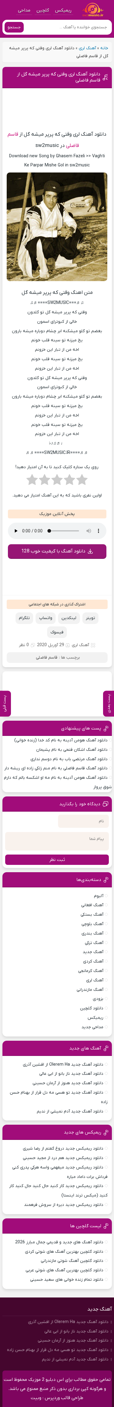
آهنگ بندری (92, 933)
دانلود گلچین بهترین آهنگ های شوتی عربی (64, 1270)
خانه (104, 48)
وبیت (36, 1398)
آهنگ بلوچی (92, 924)
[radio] (82, 481)
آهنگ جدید (93, 952)
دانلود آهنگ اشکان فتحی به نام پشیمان (72, 750)
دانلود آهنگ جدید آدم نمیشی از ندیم (70, 1111)
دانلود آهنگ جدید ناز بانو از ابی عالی (71, 1074)
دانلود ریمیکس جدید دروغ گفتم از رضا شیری (63, 1148)
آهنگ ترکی (94, 943)
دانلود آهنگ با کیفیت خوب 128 (53, 551)
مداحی (24, 10)
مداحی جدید (92, 1027)
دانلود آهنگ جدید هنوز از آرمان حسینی (68, 1083)
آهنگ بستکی (92, 915)
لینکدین (68, 618)
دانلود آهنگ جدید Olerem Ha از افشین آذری (63, 1064)
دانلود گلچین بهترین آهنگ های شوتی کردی (64, 1252)
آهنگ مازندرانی (90, 990)
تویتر (90, 618)
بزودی (98, 999)
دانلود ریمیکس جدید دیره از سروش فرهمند (63, 1205)
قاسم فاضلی (46, 657)
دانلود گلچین (91, 1008)
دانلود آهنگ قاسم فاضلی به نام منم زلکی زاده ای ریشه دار (56, 768)
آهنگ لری (87, 48)
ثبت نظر (57, 860)
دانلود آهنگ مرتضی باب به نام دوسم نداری (69, 759)
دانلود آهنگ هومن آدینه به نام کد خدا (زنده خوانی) (61, 740)
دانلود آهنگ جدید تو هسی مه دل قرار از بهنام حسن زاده (58, 1350)
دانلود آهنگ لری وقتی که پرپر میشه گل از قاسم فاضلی (58, 77)
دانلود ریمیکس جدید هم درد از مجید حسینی (63, 1158)
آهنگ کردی (93, 961)
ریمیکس (63, 10)
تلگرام (24, 618)
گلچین (42, 10)
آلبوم (98, 896)
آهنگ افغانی (92, 905)
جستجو (14, 27)
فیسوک (57, 632)
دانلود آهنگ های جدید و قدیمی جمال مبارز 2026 (59, 1242)
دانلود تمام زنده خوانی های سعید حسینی (66, 1280)
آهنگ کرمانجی (90, 971)
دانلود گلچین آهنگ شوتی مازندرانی (72, 1261)
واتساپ (45, 618)
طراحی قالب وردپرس (64, 1398)
